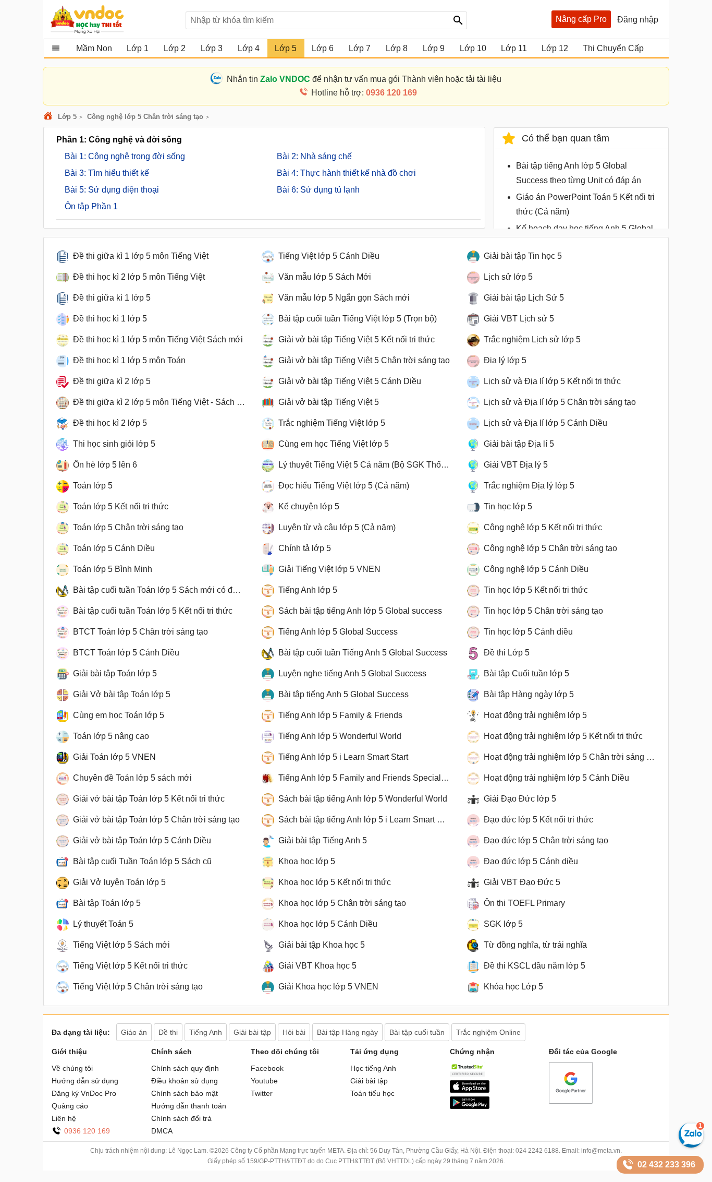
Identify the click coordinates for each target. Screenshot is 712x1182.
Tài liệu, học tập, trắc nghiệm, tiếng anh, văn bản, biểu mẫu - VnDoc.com (112, 19)
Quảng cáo (70, 1106)
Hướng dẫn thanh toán (188, 1106)
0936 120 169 (87, 1131)
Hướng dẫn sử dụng (85, 1081)
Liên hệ (64, 1118)
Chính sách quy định (185, 1068)
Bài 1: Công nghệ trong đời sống (125, 156)
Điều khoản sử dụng (184, 1081)
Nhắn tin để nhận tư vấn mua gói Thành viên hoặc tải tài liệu (364, 79)
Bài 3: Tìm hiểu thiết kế (107, 173)
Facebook (267, 1068)
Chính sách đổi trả (181, 1118)
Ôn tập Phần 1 (91, 206)
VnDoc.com (49, 116)
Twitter (262, 1093)
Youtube (264, 1081)
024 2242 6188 (537, 1150)
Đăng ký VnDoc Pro (84, 1093)
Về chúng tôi (72, 1068)
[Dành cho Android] (469, 1106)
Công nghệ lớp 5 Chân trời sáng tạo (145, 117)
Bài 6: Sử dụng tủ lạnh (318, 189)
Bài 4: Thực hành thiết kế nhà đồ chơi (346, 173)
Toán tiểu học (372, 1093)
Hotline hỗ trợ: (364, 92)
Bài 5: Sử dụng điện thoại (112, 189)
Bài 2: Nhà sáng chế (314, 156)
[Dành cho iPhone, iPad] (469, 1090)
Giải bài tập (369, 1081)
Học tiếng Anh (373, 1068)
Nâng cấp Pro (581, 19)
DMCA (162, 1131)
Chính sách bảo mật (184, 1093)
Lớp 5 (67, 117)
